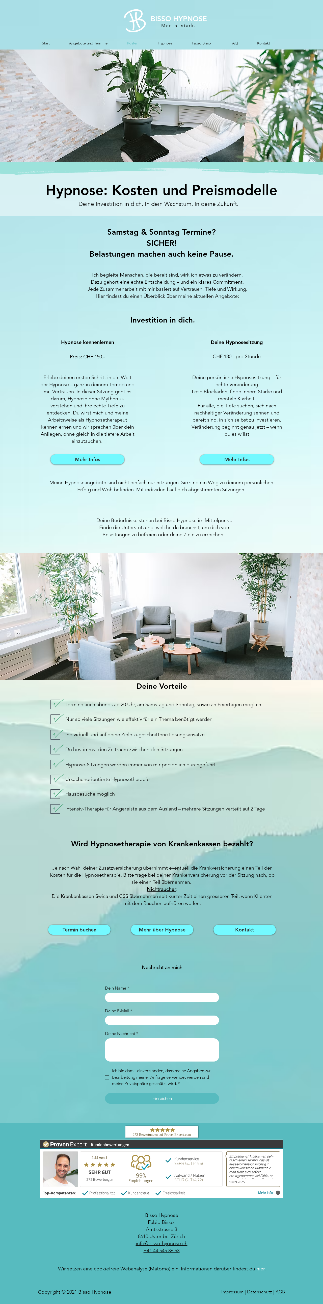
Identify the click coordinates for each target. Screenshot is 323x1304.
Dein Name (117, 988)
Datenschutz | (261, 1292)
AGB (280, 1292)
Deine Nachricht (121, 1033)
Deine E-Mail (118, 1010)
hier (260, 1269)
